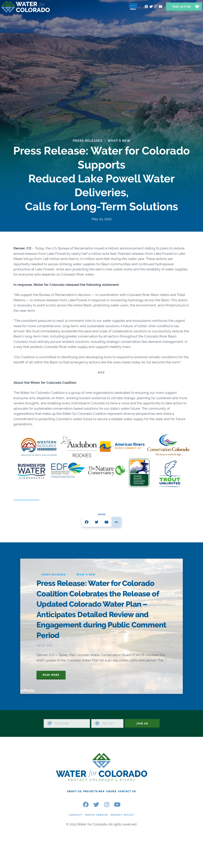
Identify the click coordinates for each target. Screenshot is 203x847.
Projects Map (94, 791)
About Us (74, 791)
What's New (118, 141)
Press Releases (87, 141)
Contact (75, 815)
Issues (111, 791)
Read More (51, 675)
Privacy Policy (122, 815)
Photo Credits (96, 815)
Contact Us (127, 791)
